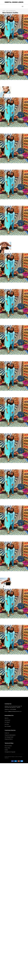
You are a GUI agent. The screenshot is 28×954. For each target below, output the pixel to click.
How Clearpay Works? (9, 737)
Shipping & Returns (9, 739)
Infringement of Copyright (10, 751)
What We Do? (7, 720)
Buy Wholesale (8, 726)
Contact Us (7, 733)
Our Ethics (7, 724)
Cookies (6, 749)
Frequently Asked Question (10, 735)
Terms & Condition (8, 745)
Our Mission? (7, 722)
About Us (6, 718)
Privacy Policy (7, 747)
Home (3, 10)
